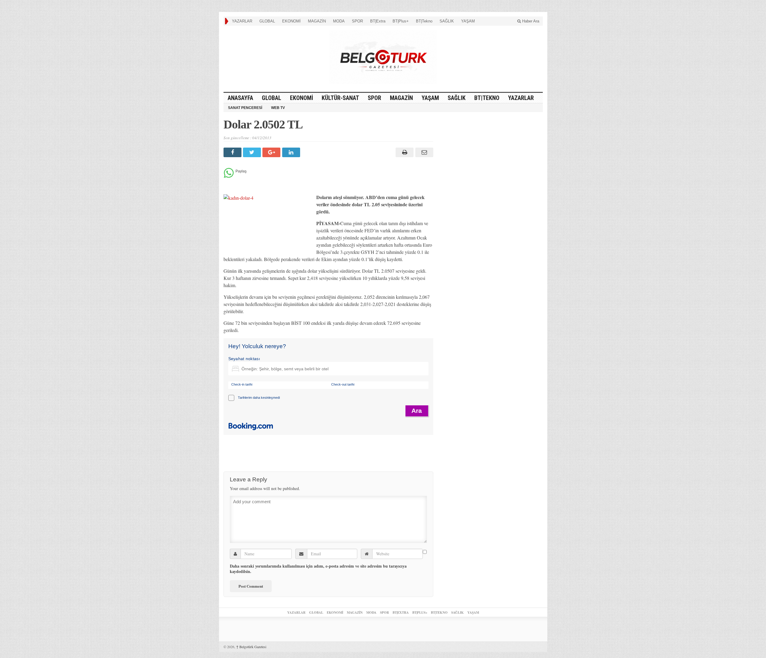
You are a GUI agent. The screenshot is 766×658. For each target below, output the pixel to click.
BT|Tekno (424, 21)
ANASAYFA (240, 97)
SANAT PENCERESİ (245, 108)
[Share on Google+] (272, 152)
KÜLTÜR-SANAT (340, 97)
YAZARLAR (242, 21)
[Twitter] (252, 152)
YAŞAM (468, 21)
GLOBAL (267, 21)
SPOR (357, 21)
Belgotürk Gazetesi (251, 646)
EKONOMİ (291, 21)
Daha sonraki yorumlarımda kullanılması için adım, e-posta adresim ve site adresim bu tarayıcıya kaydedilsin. (318, 568)
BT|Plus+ (401, 21)
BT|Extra (377, 21)
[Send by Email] (423, 152)
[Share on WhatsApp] (229, 176)
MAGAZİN (317, 21)
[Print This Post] (404, 152)
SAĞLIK (447, 21)
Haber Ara (530, 21)
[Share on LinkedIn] (292, 152)
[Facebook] (233, 152)
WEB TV (278, 108)
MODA (339, 21)
